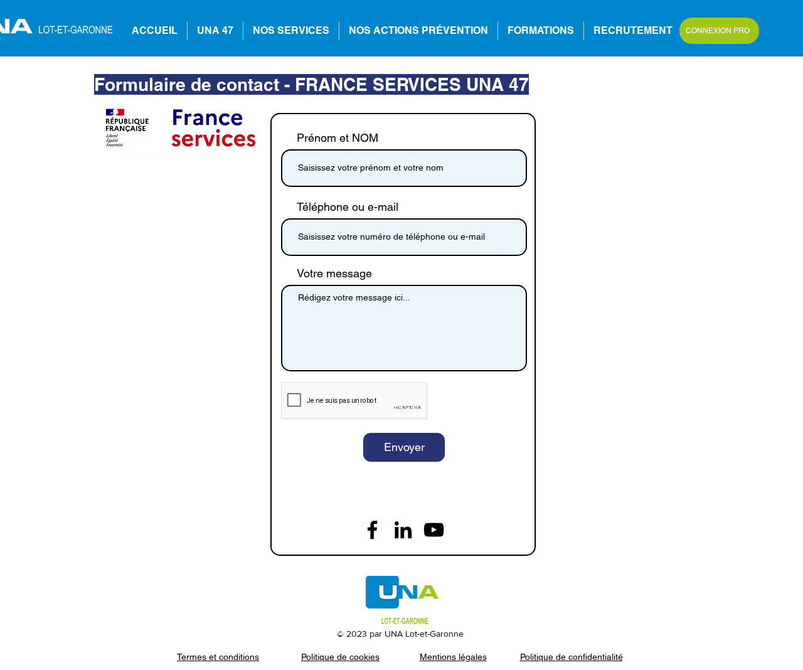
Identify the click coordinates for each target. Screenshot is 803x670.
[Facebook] (372, 530)
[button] (540, 30)
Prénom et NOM (337, 138)
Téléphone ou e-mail (347, 207)
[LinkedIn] (403, 530)
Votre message (334, 273)
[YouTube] (434, 530)
